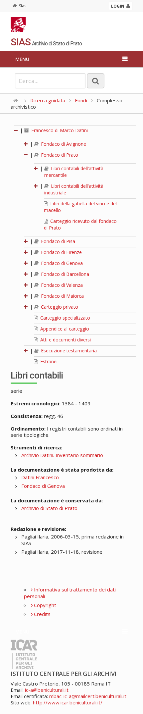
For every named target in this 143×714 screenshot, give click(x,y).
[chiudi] (26, 155)
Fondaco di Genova (61, 263)
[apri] (26, 144)
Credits (42, 614)
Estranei (48, 361)
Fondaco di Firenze (61, 252)
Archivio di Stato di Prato (49, 508)
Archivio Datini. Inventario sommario (62, 455)
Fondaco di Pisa (57, 241)
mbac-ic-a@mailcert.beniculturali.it (87, 696)
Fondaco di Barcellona (64, 274)
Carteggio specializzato (64, 318)
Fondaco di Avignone (63, 144)
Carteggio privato (59, 307)
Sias (22, 6)
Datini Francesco (40, 477)
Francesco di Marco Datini (59, 130)
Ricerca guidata (47, 100)
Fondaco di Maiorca (62, 296)
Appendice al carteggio (64, 329)
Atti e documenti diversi (65, 339)
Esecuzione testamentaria (68, 350)
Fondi (81, 100)
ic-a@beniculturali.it (47, 690)
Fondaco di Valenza (61, 285)
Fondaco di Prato (59, 155)
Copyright (44, 605)
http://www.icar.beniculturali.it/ (67, 702)
